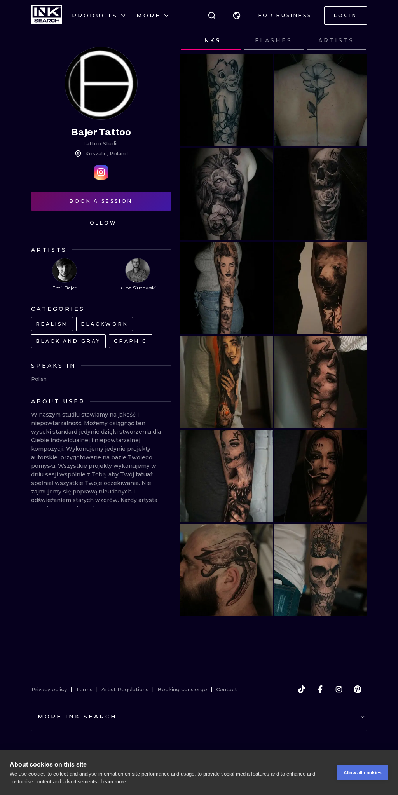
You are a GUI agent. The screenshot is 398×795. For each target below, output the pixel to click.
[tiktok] (301, 689)
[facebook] (320, 689)
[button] (236, 15)
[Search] (211, 15)
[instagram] (339, 689)
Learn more (113, 782)
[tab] (211, 41)
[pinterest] (357, 689)
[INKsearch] (47, 15)
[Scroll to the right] (353, 40)
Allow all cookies (363, 773)
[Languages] (236, 15)
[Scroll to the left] (193, 40)
